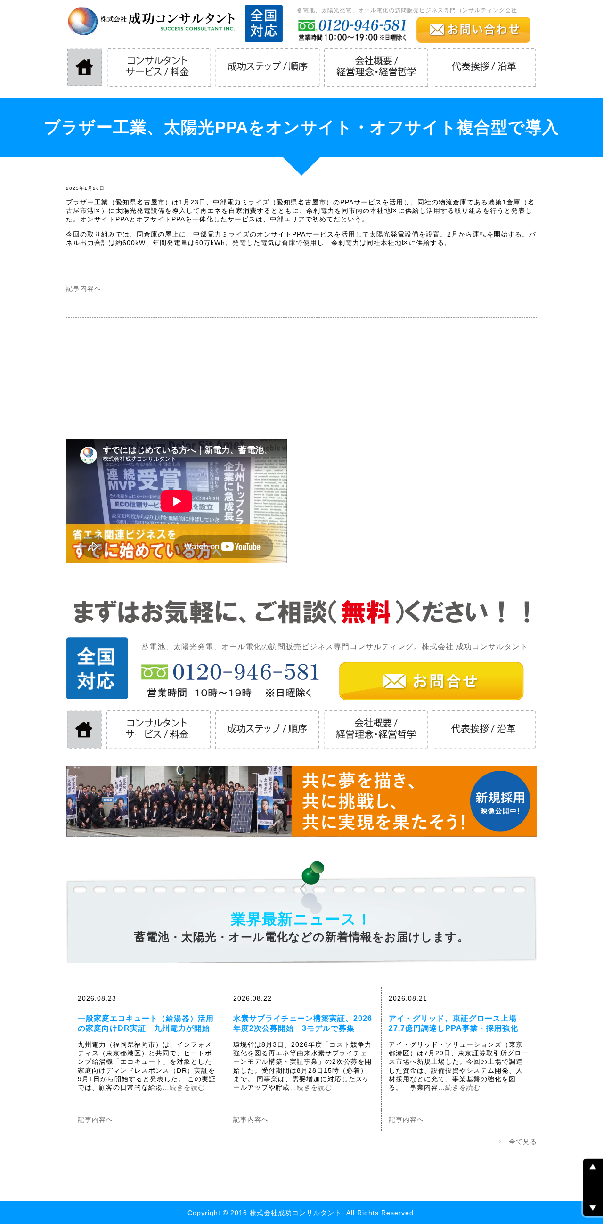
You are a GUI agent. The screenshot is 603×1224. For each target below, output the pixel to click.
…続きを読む (184, 1087)
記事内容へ (83, 288)
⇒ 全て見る (516, 1141)
